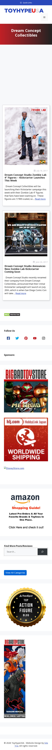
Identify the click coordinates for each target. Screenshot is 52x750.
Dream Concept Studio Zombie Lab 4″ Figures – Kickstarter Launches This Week (25, 177)
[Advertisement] (26, 72)
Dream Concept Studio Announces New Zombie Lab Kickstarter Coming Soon (25, 268)
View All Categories (15, 572)
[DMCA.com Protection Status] (12, 315)
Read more (40, 199)
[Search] (42, 551)
